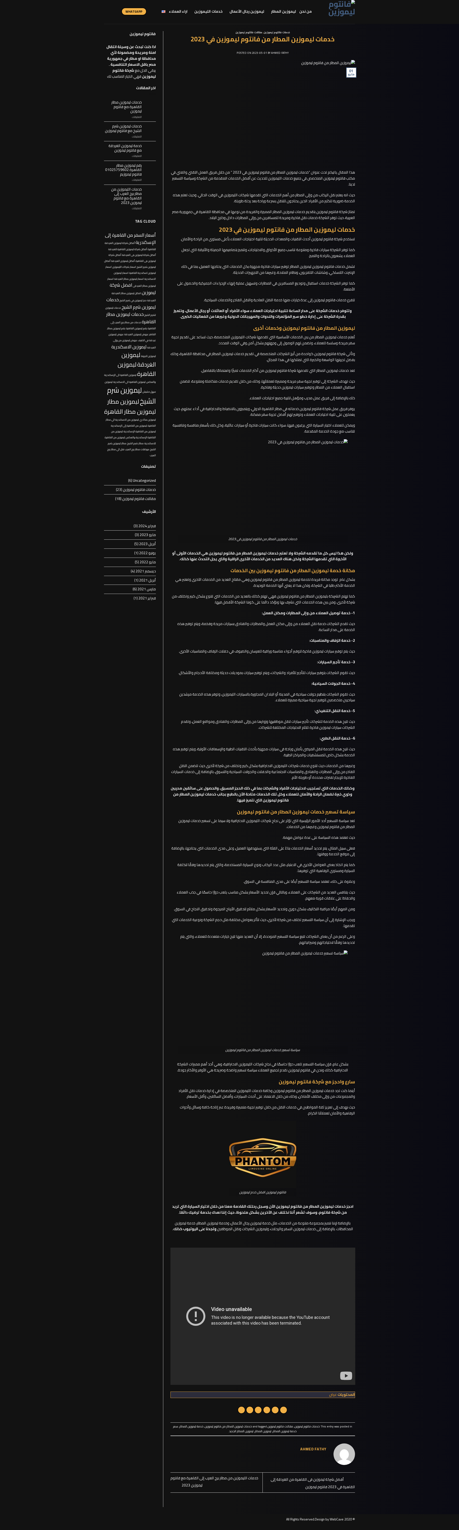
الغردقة (151, 300)
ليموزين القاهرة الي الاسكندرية (129, 381)
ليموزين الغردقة (138, 359)
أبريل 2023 (147, 543)
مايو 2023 (148, 534)
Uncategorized (144, 480)
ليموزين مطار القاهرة (130, 411)
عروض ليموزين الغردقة (136, 334)
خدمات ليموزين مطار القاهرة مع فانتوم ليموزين (126, 107)
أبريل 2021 (147, 580)
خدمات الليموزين (208, 11)
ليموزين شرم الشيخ (131, 396)
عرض (333, 1394)
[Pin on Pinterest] (258, 1410)
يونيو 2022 (147, 552)
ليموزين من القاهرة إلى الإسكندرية (129, 425)
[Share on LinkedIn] (241, 1410)
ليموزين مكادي (148, 419)
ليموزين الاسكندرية (129, 346)
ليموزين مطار (123, 401)
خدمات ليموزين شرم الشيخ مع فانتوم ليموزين (123, 128)
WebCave (337, 1519)
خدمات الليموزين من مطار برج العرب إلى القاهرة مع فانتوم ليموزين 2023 (126, 196)
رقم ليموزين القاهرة (136, 328)
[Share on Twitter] (275, 1410)
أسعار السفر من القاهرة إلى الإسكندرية (130, 239)
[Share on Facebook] (283, 1410)
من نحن (305, 11)
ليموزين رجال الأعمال (247, 11)
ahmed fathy (280, 52)
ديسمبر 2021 (146, 571)
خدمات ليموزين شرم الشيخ (131, 303)
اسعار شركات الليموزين (124, 266)
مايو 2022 (148, 562)
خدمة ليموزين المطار (191, 1426)
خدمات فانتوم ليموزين (277, 32)
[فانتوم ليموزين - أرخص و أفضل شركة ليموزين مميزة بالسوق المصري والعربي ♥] (337, 12)
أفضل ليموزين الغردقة (123, 260)
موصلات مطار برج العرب (137, 449)
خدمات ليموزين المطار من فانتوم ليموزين (228, 1426)
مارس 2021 (146, 589)
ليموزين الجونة (148, 356)
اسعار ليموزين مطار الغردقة (129, 278)
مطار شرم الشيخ (135, 443)
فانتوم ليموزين (334, 178)
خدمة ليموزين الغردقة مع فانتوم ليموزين (125, 148)
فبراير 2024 (147, 525)
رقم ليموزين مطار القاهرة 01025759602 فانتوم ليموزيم (123, 170)
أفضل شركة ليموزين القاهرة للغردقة (127, 249)
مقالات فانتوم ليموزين (248, 32)
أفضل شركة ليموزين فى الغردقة (139, 254)
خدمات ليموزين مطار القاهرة (131, 318)
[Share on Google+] (250, 1410)
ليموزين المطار (283, 11)
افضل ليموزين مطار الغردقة (126, 293)
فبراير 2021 (147, 598)
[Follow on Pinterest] (111, 11)
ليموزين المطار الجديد (241, 1431)
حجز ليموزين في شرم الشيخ (133, 300)
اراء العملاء (178, 11)
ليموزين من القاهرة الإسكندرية (140, 431)
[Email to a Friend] (267, 1410)
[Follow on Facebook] (117, 11)
